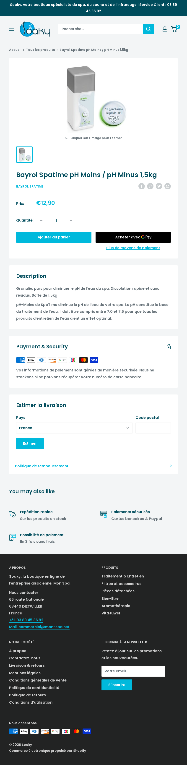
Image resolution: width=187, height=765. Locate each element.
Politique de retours (27, 695)
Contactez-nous (24, 658)
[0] (174, 29)
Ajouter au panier (54, 237)
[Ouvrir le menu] (11, 29)
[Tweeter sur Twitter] (159, 186)
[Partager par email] (167, 186)
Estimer (30, 443)
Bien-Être (110, 598)
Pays (20, 417)
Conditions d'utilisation (30, 702)
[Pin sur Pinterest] (150, 186)
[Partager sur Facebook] (141, 186)
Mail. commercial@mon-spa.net (39, 626)
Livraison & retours (27, 665)
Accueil (15, 49)
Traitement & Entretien (122, 576)
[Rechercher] (148, 29)
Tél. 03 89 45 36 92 (26, 620)
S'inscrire (116, 684)
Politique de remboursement (41, 466)
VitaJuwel (110, 613)
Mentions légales (25, 673)
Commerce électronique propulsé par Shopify (47, 750)
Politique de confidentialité (34, 687)
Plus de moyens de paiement (133, 248)
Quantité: (25, 220)
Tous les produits (40, 49)
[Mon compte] (165, 28)
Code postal (147, 417)
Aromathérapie (115, 605)
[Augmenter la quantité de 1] (71, 220)
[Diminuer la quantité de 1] (41, 220)
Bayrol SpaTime (29, 186)
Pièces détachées (118, 591)
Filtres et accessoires (121, 583)
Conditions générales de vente (38, 680)
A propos (17, 650)
